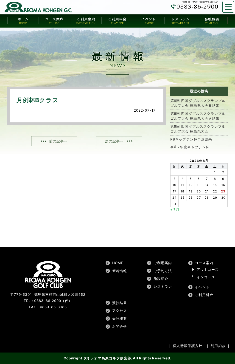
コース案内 (204, 263)
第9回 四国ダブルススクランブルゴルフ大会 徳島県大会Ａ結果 (198, 116)
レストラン (163, 286)
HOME (117, 263)
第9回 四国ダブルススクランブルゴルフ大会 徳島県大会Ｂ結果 (198, 103)
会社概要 (119, 318)
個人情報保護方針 (187, 346)
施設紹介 (161, 279)
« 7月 (174, 209)
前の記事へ (58, 141)
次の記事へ (114, 141)
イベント (202, 287)
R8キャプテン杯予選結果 (191, 139)
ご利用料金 (204, 295)
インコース (206, 277)
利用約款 (218, 346)
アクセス (119, 310)
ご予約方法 (163, 271)
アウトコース (208, 269)
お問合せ (119, 326)
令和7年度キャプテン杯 (190, 147)
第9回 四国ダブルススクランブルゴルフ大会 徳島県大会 (198, 128)
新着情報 (119, 271)
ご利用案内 (163, 263)
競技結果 (119, 303)
